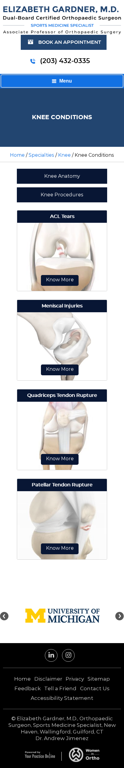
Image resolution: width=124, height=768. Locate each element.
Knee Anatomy (62, 176)
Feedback (27, 688)
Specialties (41, 155)
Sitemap (99, 679)
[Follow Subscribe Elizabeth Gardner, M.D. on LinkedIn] (51, 656)
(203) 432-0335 (65, 61)
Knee (64, 155)
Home (17, 155)
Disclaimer (48, 679)
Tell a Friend (60, 688)
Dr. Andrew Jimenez (62, 738)
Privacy (75, 679)
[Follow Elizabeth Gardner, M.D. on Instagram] (68, 656)
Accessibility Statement (62, 698)
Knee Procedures (62, 195)
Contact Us (95, 688)
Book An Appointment (69, 42)
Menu (65, 80)
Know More (60, 280)
